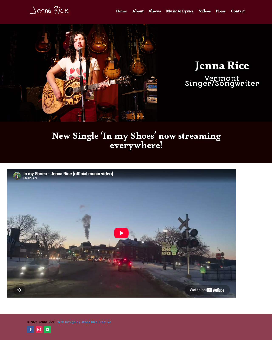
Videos (205, 13)
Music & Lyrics (179, 13)
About (138, 13)
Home (121, 13)
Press (220, 13)
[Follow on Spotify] (47, 329)
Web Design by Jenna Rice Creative (84, 322)
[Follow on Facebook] (30, 329)
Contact (238, 13)
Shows (155, 13)
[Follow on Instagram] (39, 329)
